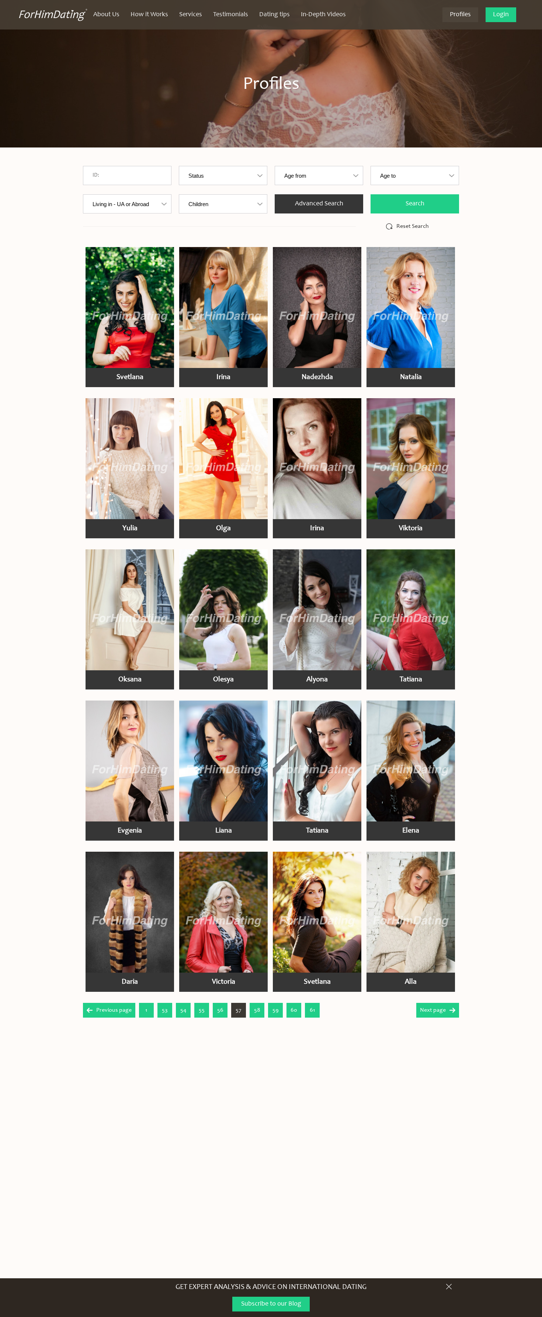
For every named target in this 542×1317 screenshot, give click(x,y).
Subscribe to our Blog (271, 1304)
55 (202, 1010)
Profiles (460, 14)
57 (239, 1010)
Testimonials (230, 14)
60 (294, 1010)
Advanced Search (319, 204)
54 (183, 1010)
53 (165, 1010)
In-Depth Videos (323, 14)
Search (415, 204)
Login (501, 14)
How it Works (149, 14)
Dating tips (274, 14)
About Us (106, 14)
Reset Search (412, 226)
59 (275, 1010)
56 (220, 1010)
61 (312, 1010)
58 (257, 1010)
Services (190, 14)
